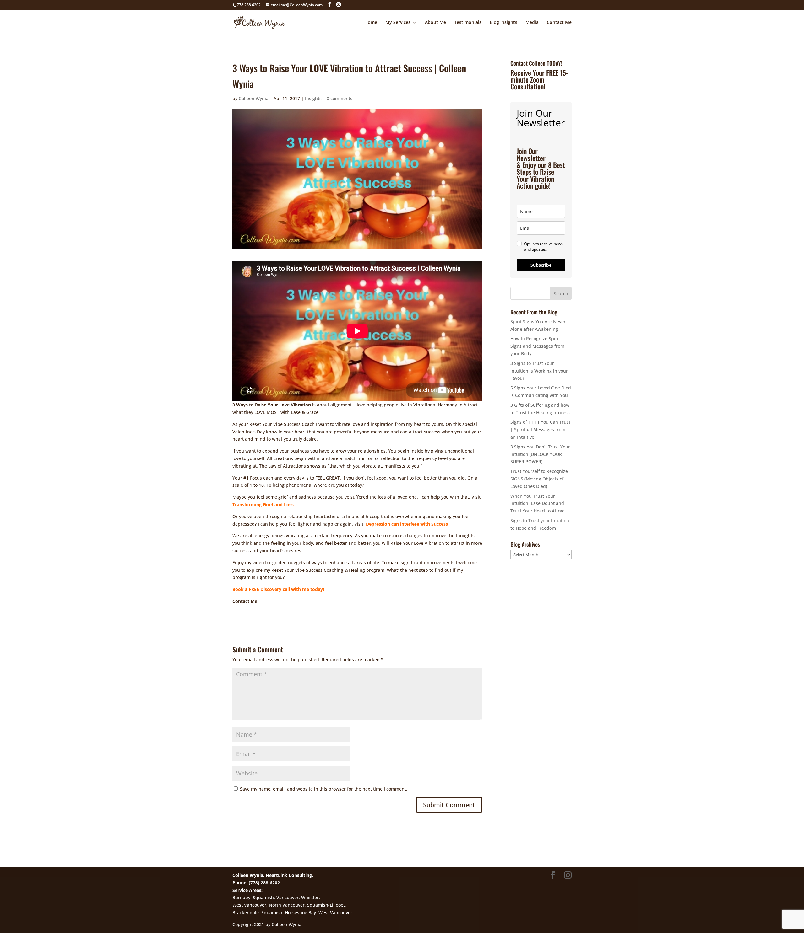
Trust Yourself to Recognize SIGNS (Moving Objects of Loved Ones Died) (539, 478)
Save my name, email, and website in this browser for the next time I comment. (323, 789)
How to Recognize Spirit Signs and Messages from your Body (537, 346)
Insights (313, 98)
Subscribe (540, 265)
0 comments (339, 98)
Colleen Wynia (254, 98)
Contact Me (559, 22)
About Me (435, 22)
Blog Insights (503, 22)
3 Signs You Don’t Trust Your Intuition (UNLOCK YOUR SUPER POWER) (540, 454)
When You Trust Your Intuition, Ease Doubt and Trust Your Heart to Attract (538, 503)
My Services (397, 22)
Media (532, 22)
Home (370, 22)
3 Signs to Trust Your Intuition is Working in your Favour (539, 370)
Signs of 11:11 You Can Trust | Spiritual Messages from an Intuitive (540, 429)
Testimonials (467, 22)
